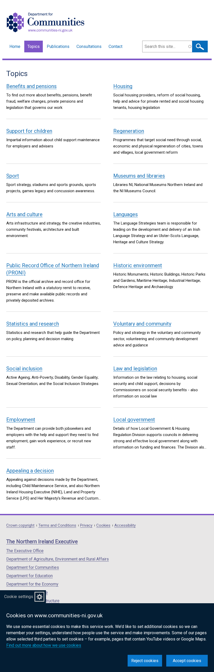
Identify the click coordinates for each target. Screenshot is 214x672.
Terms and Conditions (57, 525)
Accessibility (125, 525)
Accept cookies (187, 660)
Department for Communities (32, 567)
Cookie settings (18, 596)
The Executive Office (25, 550)
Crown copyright (20, 525)
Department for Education (29, 575)
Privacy (86, 525)
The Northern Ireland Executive (42, 541)
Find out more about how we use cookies (43, 645)
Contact (115, 46)
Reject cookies (144, 660)
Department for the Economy (32, 584)
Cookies (103, 525)
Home (14, 46)
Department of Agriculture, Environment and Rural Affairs (57, 559)
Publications (58, 46)
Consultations (89, 46)
